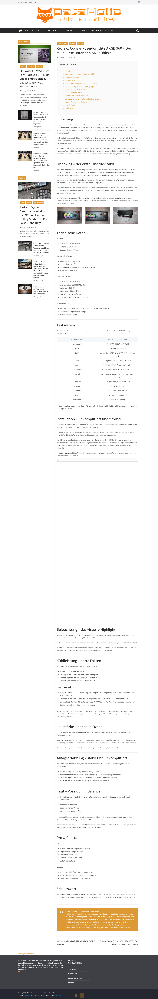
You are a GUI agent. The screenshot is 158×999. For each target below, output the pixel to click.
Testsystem (70, 80)
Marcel (73, 57)
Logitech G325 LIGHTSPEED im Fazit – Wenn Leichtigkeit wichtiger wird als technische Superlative (41, 118)
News (27, 31)
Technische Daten (72, 77)
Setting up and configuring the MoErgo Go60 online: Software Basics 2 (40, 290)
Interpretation (76, 93)
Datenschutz (72, 974)
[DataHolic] (20, 30)
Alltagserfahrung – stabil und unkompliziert (82, 99)
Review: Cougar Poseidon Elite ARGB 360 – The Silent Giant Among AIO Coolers (119, 942)
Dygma (22, 202)
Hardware (36, 31)
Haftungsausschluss (26, 954)
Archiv (107, 31)
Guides (82, 31)
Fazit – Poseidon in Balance (76, 102)
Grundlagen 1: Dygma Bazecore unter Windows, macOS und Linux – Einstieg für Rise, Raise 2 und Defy (41, 247)
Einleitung (69, 71)
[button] (42, 30)
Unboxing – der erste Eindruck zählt (79, 74)
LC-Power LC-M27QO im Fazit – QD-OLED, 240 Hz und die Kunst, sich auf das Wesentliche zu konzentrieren (34, 78)
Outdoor (70, 31)
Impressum (72, 969)
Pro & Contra (70, 105)
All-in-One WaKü (62, 43)
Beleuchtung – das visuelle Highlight (79, 86)
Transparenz (96, 31)
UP (76, 995)
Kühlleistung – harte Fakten (76, 89)
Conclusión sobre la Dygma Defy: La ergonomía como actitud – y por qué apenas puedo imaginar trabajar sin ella (41, 160)
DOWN (82, 995)
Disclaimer (71, 983)
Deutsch (23, 66)
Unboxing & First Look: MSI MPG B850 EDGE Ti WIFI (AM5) (76, 942)
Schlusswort (70, 108)
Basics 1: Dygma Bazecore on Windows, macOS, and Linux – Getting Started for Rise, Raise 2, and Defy (34, 215)
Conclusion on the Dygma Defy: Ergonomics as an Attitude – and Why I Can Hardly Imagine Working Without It (40, 138)
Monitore (39, 66)
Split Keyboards (38, 202)
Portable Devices (54, 31)
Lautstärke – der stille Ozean (76, 96)
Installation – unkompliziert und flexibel (81, 83)
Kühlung (80, 43)
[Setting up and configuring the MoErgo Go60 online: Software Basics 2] (25, 291)
